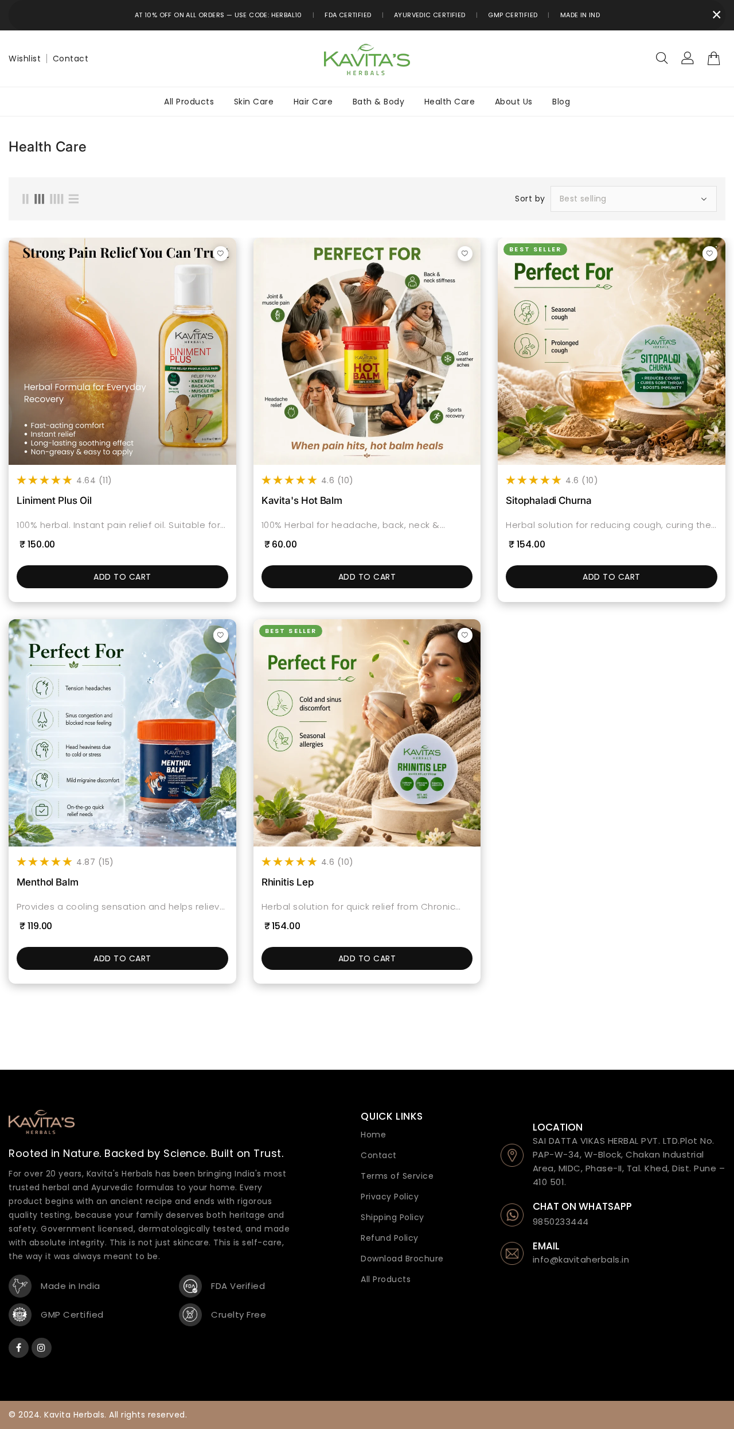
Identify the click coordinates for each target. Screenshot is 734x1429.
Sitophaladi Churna (548, 500)
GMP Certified (512, 15)
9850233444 (561, 1222)
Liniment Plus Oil (54, 500)
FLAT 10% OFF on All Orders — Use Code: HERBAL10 (215, 15)
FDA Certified (348, 15)
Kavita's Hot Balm (302, 500)
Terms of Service (397, 1176)
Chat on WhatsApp (583, 1206)
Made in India (583, 15)
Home (373, 1134)
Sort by (530, 199)
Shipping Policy (392, 1217)
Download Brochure (402, 1258)
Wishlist (25, 58)
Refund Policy (390, 1238)
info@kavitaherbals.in (581, 1259)
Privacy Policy (390, 1196)
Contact (71, 58)
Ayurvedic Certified (430, 15)
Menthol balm (48, 882)
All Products (386, 1279)
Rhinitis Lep (287, 882)
